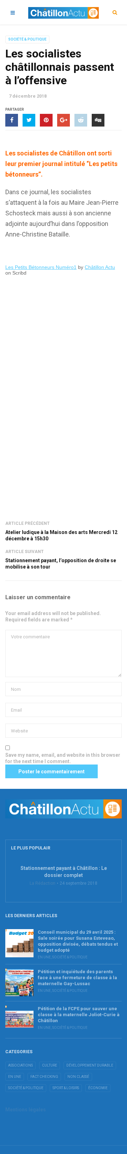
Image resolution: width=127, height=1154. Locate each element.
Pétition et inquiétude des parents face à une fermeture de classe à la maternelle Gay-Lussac (77, 977)
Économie (98, 1088)
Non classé (78, 1077)
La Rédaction (42, 883)
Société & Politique (27, 39)
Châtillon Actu (100, 267)
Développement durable (89, 1065)
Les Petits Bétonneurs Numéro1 (41, 267)
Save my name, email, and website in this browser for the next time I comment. (62, 758)
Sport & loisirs (66, 1088)
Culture (49, 1065)
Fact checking (44, 1077)
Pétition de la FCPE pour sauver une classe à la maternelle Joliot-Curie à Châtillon (79, 1014)
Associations (20, 1065)
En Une (44, 957)
